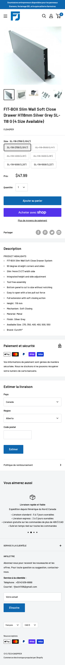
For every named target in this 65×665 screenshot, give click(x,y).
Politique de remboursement (18, 465)
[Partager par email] (58, 232)
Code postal (10, 427)
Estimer (13, 449)
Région (7, 410)
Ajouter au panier (32, 200)
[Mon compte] (51, 16)
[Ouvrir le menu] (5, 16)
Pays (6, 394)
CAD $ (27, 625)
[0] (58, 16)
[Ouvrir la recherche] (44, 16)
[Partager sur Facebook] (38, 232)
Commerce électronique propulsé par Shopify (23, 657)
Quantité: (8, 187)
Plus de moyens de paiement (32, 220)
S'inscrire (14, 607)
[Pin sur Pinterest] (45, 232)
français (9, 625)
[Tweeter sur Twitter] (52, 232)
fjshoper (9, 129)
